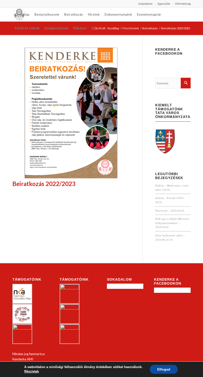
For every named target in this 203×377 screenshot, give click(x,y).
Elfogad (163, 369)
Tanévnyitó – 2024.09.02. (170, 210)
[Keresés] (93, 28)
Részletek (31, 371)
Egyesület (164, 3)
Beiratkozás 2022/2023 (44, 183)
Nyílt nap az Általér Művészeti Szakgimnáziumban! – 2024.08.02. (172, 223)
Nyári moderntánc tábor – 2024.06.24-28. (170, 237)
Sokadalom (145, 3)
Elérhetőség (183, 3)
